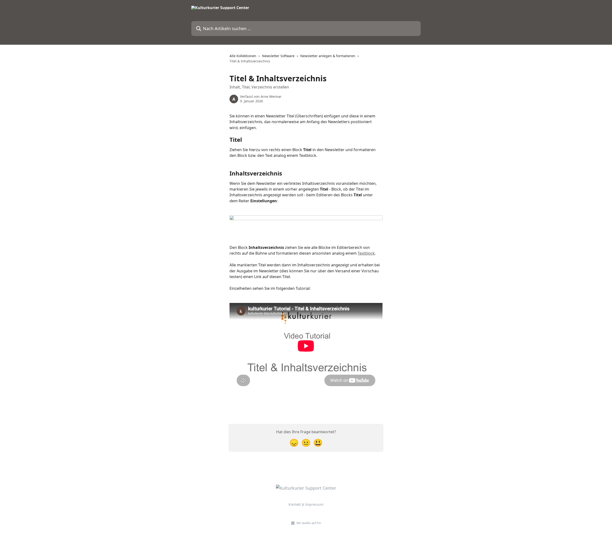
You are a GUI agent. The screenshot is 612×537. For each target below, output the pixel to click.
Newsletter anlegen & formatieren (327, 56)
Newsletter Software (278, 56)
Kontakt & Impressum (306, 504)
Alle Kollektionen (243, 56)
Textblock (366, 253)
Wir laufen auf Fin (308, 523)
